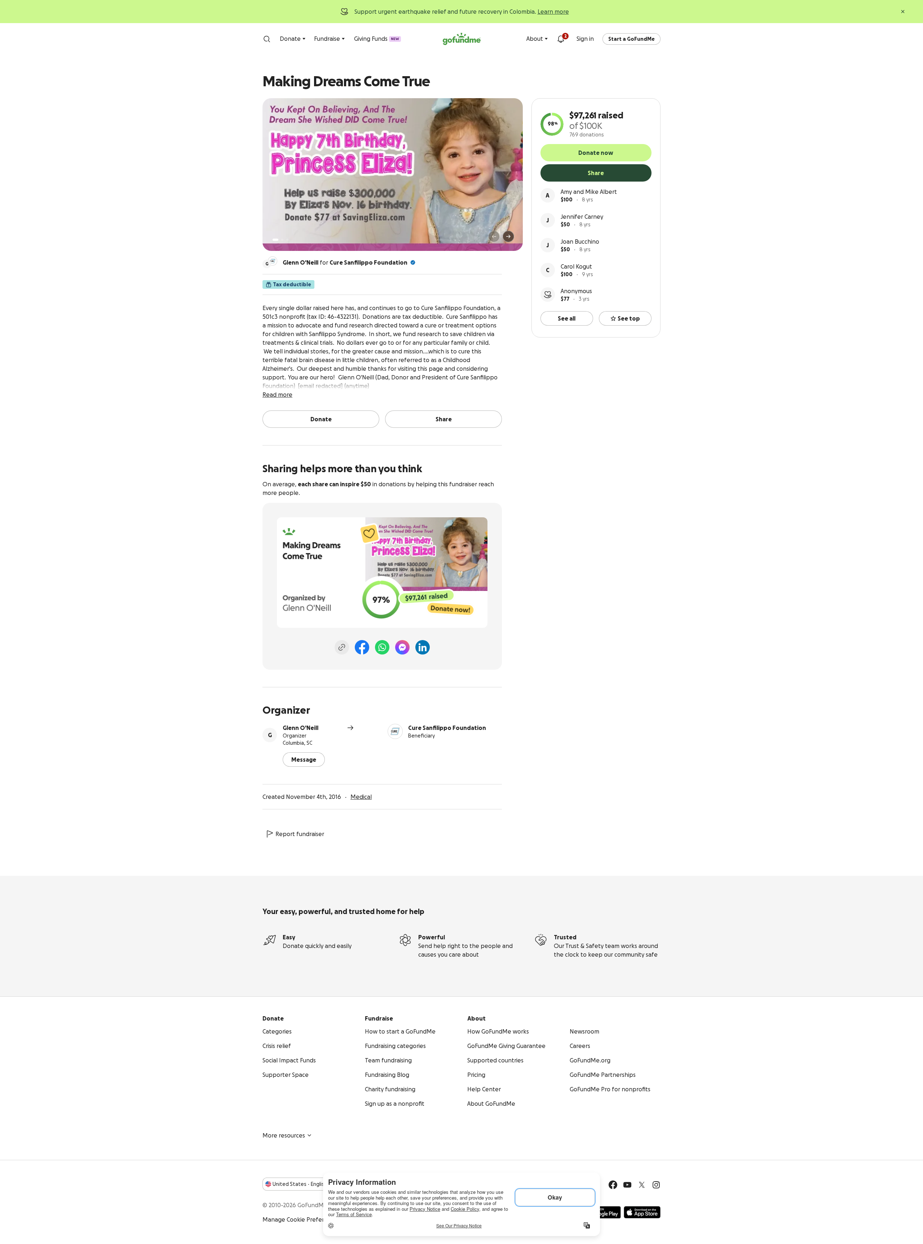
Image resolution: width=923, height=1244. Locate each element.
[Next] (508, 236)
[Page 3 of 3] (287, 240)
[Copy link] (342, 647)
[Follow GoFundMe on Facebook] (613, 1185)
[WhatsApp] (382, 647)
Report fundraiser (299, 834)
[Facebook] (362, 647)
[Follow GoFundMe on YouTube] (627, 1185)
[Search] (267, 39)
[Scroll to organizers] (272, 261)
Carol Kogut (576, 266)
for (345, 262)
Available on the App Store (642, 1212)
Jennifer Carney (582, 216)
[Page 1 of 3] (275, 240)
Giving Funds (376, 38)
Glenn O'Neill (300, 728)
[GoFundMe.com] (462, 38)
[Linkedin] (422, 647)
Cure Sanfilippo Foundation (368, 262)
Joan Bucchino (580, 241)
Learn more (553, 11)
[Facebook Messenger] (402, 647)
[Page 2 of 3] (282, 240)
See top (629, 318)
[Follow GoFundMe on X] (642, 1185)
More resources (283, 1135)
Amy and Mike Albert (589, 191)
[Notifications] (560, 39)
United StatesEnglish (300, 1184)
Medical (361, 796)
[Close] (903, 11)
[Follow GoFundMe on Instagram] (656, 1185)
